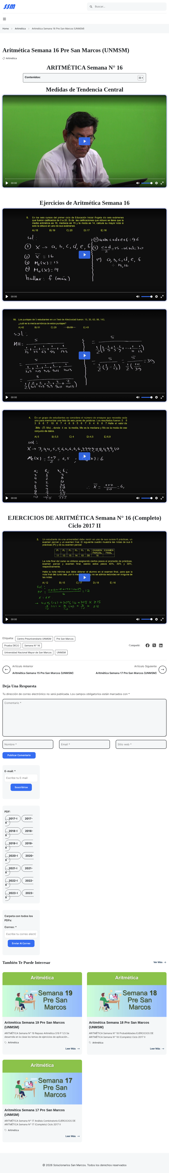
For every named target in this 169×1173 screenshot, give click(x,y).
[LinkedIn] (160, 645)
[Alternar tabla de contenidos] (139, 78)
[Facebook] (147, 645)
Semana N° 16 (32, 645)
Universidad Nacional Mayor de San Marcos (27, 652)
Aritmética (20, 28)
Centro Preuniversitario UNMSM (34, 638)
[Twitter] (154, 645)
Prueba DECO (11, 645)
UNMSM (61, 652)
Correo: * (10, 927)
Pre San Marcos (64, 638)
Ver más (158, 962)
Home (5, 28)
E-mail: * (10, 771)
